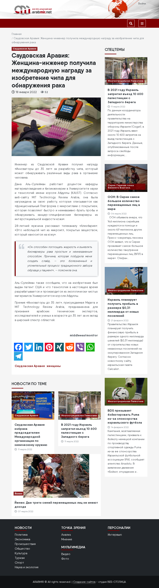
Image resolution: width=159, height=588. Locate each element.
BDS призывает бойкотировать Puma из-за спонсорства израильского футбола (125, 416)
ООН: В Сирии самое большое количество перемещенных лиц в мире (124, 203)
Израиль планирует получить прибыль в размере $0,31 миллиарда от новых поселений (123, 308)
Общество (22, 548)
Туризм (20, 558)
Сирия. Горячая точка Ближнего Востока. (121, 186)
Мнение (66, 539)
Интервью (115, 534)
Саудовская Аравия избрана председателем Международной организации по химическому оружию (31, 435)
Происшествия (25, 544)
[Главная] (33, 10)
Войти (142, 3)
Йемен (18, 493)
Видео (65, 554)
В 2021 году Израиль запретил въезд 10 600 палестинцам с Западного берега (79, 431)
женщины (54, 365)
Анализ (66, 534)
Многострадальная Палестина (79, 415)
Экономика (22, 539)
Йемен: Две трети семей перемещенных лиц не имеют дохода (56, 505)
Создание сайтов (84, 581)
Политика (21, 534)
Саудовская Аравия (24, 48)
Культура (21, 553)
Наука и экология (26, 567)
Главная (17, 33)
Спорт (19, 562)
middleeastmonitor (84, 335)
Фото (65, 558)
